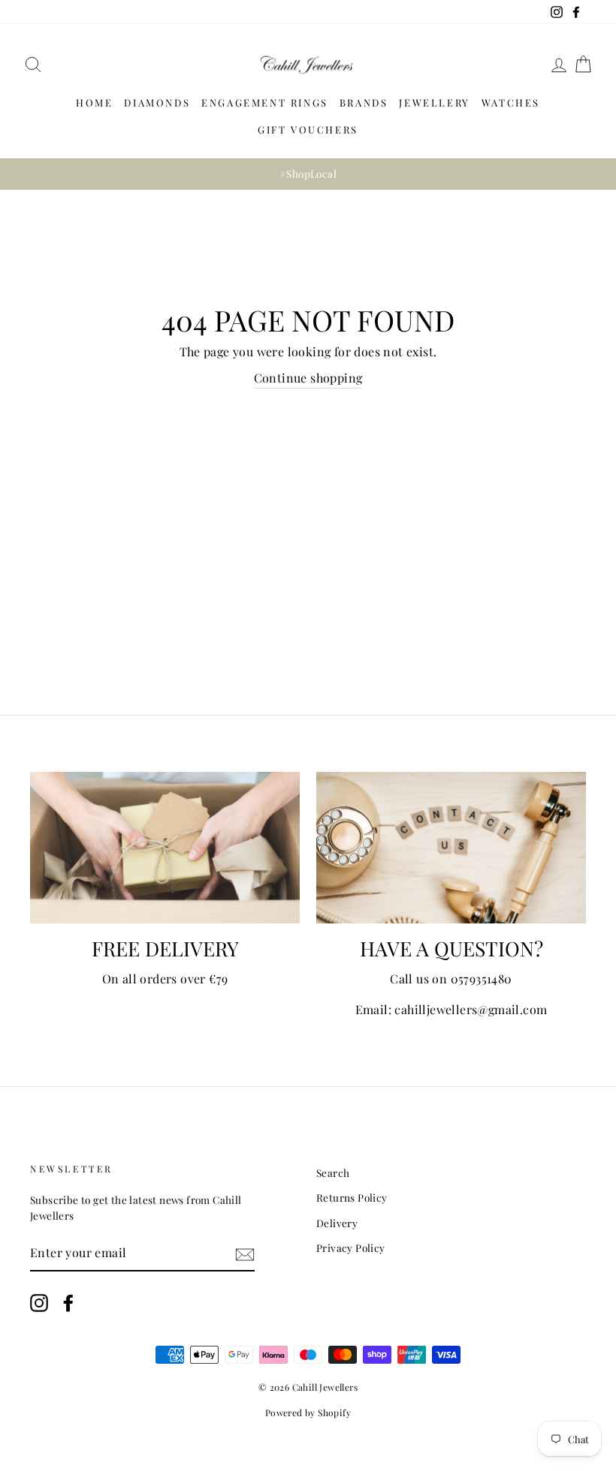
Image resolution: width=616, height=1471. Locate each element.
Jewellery (434, 102)
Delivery (337, 1222)
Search (332, 1172)
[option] (308, 174)
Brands (364, 102)
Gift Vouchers (308, 129)
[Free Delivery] (165, 847)
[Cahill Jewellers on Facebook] (68, 1303)
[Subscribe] (245, 1253)
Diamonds (157, 102)
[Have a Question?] (451, 847)
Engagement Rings (264, 102)
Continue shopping (308, 378)
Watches (511, 102)
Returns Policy (352, 1197)
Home (94, 102)
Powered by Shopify (308, 1412)
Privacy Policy (350, 1247)
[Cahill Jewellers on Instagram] (39, 1303)
